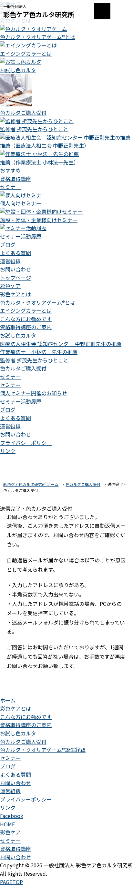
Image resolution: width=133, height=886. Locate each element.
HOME (7, 824)
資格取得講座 (15, 178)
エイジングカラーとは (26, 310)
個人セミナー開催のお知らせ (33, 393)
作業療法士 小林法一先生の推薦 (38, 352)
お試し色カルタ (18, 335)
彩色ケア (10, 286)
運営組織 (10, 261)
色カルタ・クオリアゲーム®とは (37, 302)
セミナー (10, 187)
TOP (11, 882)
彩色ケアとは (15, 294)
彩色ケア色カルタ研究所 (38, 14)
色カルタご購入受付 (23, 368)
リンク (7, 451)
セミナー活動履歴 (20, 401)
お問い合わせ (15, 269)
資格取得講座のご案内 (26, 327)
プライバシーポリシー (26, 443)
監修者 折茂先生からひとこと (34, 360)
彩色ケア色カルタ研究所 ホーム (30, 484)
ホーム (7, 700)
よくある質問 (15, 253)
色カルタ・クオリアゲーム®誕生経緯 (43, 749)
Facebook (11, 816)
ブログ (7, 244)
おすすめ (10, 170)
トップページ (15, 277)
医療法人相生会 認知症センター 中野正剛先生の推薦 (60, 344)
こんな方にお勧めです (26, 319)
